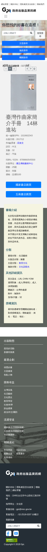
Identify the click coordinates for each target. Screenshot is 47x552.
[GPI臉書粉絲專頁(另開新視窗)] (9, 533)
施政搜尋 (23, 50)
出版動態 (9, 340)
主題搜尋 (23, 43)
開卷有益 (9, 382)
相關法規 (8, 454)
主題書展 (8, 371)
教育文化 (23, 263)
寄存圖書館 (9, 435)
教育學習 (8, 401)
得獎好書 (8, 367)
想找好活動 (9, 348)
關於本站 (14, 4)
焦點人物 (8, 375)
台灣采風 (8, 390)
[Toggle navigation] (5, 16)
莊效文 (20, 143)
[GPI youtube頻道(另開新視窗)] (16, 533)
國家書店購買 (23, 184)
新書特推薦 (9, 352)
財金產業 (8, 408)
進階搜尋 (40, 34)
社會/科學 (8, 405)
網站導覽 (4, 4)
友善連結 (8, 457)
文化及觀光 (24, 267)
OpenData (21, 450)
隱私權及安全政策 (27, 4)
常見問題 (8, 450)
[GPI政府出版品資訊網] (19, 10)
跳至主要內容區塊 (7, 1)
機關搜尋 (23, 57)
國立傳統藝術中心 (24, 163)
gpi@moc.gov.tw (24, 509)
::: (6, 469)
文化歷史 (8, 397)
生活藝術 (8, 394)
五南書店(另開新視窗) (14, 431)
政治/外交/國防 (10, 412)
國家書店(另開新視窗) (14, 427)
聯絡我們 (40, 4)
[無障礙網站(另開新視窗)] (11, 540)
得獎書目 (20, 454)
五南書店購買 (23, 194)
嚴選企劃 (9, 359)
